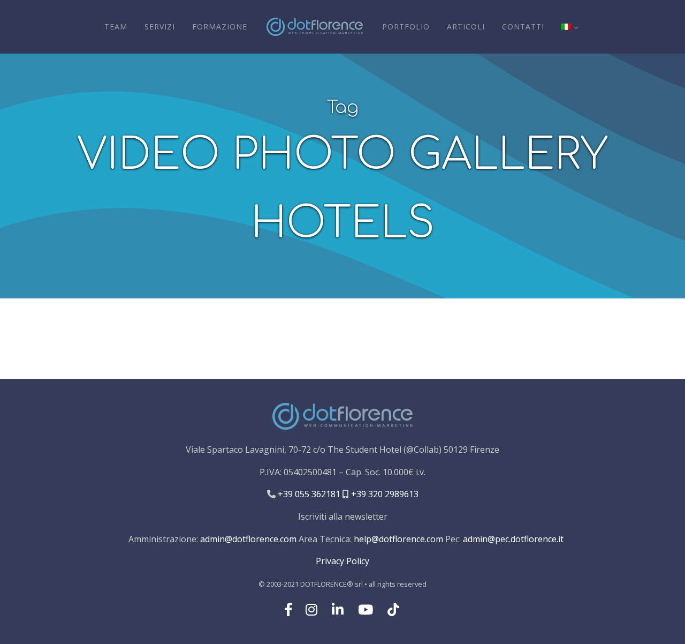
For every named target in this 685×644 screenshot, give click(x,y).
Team (115, 26)
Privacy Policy (342, 561)
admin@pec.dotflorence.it (513, 539)
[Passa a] (569, 27)
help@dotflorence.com (398, 539)
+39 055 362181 (308, 494)
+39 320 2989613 (383, 494)
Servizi (159, 26)
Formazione (219, 26)
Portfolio (406, 26)
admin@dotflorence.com (248, 539)
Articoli (466, 26)
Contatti (523, 26)
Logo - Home (315, 27)
